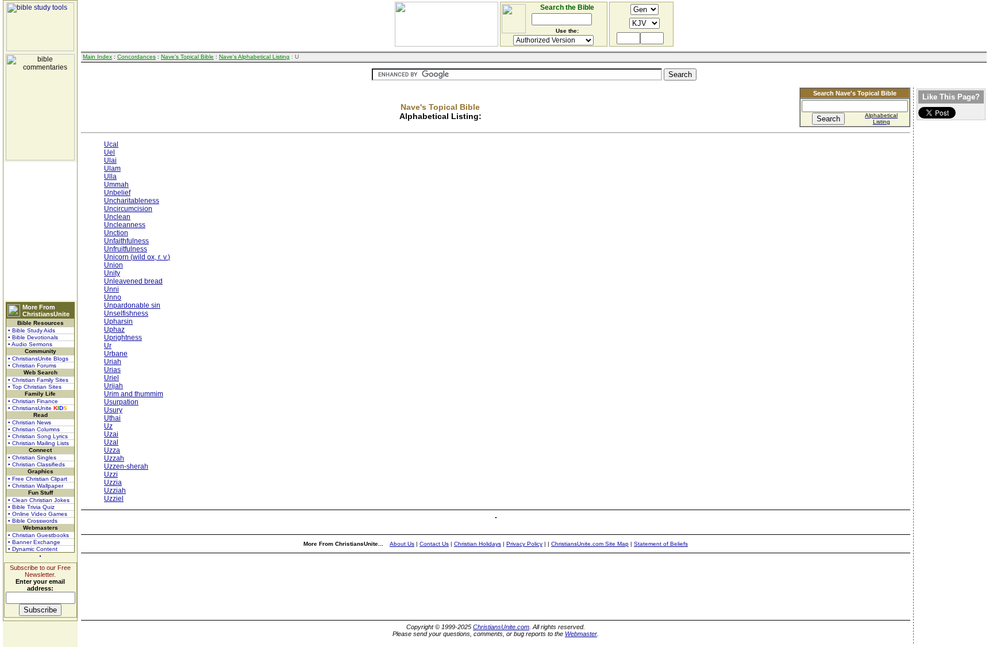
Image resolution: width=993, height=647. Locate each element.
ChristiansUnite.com (501, 626)
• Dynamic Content (32, 549)
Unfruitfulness (125, 249)
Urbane (116, 354)
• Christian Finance (33, 401)
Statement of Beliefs (661, 544)
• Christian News (29, 422)
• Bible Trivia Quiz (31, 507)
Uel (109, 152)
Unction (116, 233)
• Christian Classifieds (36, 464)
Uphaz (114, 330)
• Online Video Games (37, 514)
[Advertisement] (40, 231)
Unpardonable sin (132, 305)
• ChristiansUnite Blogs (38, 358)
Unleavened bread (133, 281)
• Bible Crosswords (32, 521)
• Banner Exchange (34, 542)
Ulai (110, 160)
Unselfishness (126, 313)
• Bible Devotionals (33, 337)
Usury (113, 410)
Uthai (112, 418)
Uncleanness (124, 225)
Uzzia (113, 482)
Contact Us (434, 544)
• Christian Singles (32, 457)
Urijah (113, 386)
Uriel (111, 378)
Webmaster (581, 633)
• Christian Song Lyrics (38, 436)
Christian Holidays (477, 544)
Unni (111, 289)
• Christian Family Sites (38, 380)
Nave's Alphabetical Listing (254, 56)
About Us (402, 544)
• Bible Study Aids (31, 330)
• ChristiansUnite (37, 408)
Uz (108, 426)
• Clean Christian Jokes (39, 500)
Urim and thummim (133, 394)
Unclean (117, 217)
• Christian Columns (34, 429)
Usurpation (121, 402)
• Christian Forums (32, 365)
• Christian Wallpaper (35, 486)
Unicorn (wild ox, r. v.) (137, 257)
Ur (107, 346)
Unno (112, 297)
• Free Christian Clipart (37, 479)
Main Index (97, 56)
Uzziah (115, 491)
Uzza (112, 450)
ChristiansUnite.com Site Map (590, 544)
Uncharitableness (131, 201)
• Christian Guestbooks (38, 535)
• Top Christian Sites (34, 387)
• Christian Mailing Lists (38, 443)
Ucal (111, 144)
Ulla (110, 177)
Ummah (116, 185)
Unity (112, 273)
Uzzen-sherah (126, 466)
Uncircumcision (128, 209)
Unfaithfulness (126, 241)
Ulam (112, 168)
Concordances (136, 56)
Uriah (112, 362)
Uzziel (114, 499)
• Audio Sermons (30, 344)
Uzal (111, 442)
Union (113, 265)
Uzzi (111, 474)
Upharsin (118, 321)
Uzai (111, 434)
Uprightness (123, 338)
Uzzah (114, 458)
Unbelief (117, 193)
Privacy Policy (524, 544)
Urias (112, 370)
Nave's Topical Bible (187, 56)
